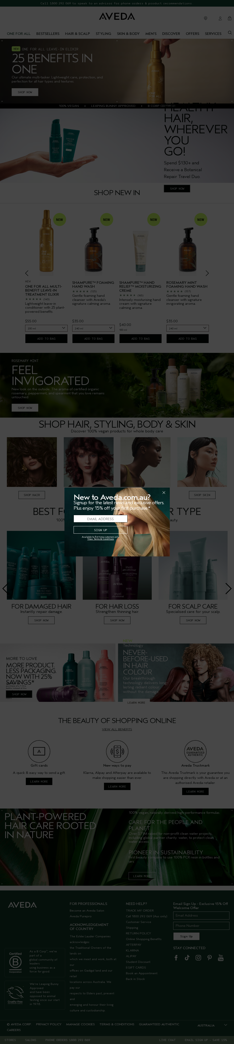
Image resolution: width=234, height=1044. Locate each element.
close (152, 492)
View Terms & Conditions (100, 539)
